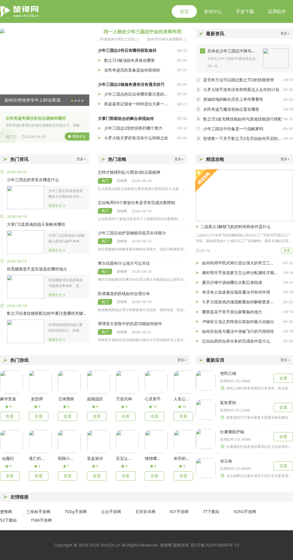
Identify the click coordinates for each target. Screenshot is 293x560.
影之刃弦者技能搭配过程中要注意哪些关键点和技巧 (48, 313)
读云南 (226, 460)
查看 (287, 250)
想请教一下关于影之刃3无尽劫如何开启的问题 (243, 138)
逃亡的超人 (37, 458)
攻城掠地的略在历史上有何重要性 (233, 99)
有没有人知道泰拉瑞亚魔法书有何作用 (236, 292)
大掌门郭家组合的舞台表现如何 (126, 118)
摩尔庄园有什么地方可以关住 (124, 263)
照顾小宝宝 (66, 458)
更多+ (285, 33)
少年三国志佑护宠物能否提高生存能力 (132, 232)
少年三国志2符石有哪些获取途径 (127, 50)
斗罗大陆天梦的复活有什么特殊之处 (136, 137)
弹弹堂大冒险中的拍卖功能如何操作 (130, 323)
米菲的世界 (182, 458)
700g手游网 (76, 511)
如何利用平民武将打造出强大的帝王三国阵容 (242, 262)
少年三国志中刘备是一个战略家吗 (233, 128)
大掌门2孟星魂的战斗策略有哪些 (36, 224)
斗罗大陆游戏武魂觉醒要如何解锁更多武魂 (240, 301)
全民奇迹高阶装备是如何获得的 (132, 70)
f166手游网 (41, 520)
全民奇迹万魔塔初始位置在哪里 (231, 109)
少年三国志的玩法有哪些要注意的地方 (138, 94)
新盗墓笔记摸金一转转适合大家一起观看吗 (140, 103)
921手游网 (179, 511)
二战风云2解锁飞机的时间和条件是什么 (235, 226)
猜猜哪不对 (153, 458)
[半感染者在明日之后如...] (118, 39)
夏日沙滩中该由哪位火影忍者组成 (232, 282)
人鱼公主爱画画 (182, 398)
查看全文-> (56, 205)
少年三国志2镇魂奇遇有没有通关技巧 (131, 84)
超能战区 (95, 398)
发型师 (37, 398)
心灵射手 (153, 398)
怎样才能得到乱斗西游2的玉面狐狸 (129, 172)
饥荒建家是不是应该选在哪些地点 (37, 268)
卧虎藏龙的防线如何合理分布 (124, 293)
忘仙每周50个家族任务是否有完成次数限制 (136, 202)
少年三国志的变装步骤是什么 (33, 179)
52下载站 (8, 520)
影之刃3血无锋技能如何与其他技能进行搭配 (242, 118)
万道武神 (124, 398)
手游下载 (245, 11)
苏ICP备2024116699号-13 (214, 545)
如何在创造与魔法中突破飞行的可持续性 (238, 331)
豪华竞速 (8, 398)
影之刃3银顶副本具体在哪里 (129, 60)
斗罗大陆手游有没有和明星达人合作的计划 (241, 89)
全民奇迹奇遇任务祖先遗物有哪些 (36, 118)
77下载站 (211, 511)
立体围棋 (66, 398)
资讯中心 (213, 11)
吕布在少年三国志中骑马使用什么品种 (233, 50)
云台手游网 (111, 511)
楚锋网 (6, 511)
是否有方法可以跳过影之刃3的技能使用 (238, 79)
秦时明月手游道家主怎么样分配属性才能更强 (242, 272)
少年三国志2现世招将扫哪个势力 (133, 128)
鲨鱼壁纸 (228, 402)
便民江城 (228, 373)
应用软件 (277, 11)
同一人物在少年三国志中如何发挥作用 (142, 31)
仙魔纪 (8, 458)
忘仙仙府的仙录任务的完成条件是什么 (236, 341)
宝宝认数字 (124, 458)
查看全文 (79, 136)
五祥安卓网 (145, 511)
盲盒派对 (95, 458)
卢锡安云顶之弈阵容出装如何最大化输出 (238, 321)
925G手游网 (245, 511)
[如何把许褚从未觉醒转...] (166, 39)
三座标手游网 (38, 511)
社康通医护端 (232, 431)
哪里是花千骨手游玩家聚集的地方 (232, 311)
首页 (184, 11)
